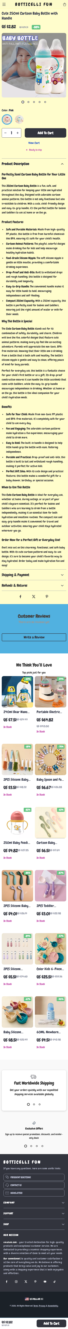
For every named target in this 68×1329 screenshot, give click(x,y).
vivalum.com (10, 1242)
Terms (35, 1305)
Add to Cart (51, 1323)
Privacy (42, 1305)
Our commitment (12, 1258)
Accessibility (53, 1305)
